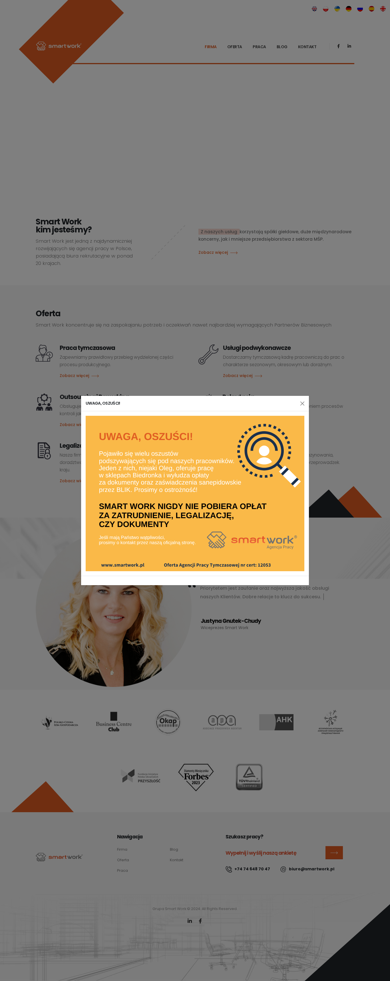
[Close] (302, 403)
